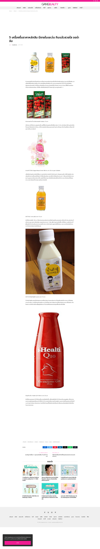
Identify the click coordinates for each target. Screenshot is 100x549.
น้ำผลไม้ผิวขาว (30, 442)
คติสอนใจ (54, 519)
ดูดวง (69, 8)
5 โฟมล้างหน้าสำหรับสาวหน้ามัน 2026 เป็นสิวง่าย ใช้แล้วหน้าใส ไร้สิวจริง (50, 497)
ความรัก (49, 519)
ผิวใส (50, 442)
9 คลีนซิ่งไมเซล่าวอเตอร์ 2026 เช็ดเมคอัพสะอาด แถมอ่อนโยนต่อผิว (68, 478)
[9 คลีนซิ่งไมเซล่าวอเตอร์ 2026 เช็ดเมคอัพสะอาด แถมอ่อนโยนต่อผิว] (69, 470)
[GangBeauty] (50, 4)
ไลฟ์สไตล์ (75, 8)
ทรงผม (36, 517)
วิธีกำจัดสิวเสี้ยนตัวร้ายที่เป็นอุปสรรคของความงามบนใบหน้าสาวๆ (63, 455)
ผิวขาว (46, 442)
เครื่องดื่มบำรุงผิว (56, 442)
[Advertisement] (50, 24)
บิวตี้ (44, 8)
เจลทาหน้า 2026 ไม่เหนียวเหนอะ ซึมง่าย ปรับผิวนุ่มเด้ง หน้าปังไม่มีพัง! (69, 496)
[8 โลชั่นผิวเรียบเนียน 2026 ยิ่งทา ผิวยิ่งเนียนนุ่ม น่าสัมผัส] (30, 488)
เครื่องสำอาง (38, 8)
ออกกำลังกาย (67, 517)
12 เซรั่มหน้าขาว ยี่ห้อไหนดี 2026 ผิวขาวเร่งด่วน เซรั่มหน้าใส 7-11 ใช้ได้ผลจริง (30, 479)
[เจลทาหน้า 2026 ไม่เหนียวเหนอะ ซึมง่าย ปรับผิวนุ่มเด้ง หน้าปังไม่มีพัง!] (69, 488)
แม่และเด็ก (30, 8)
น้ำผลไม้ (24, 442)
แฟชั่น (55, 8)
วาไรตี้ (81, 8)
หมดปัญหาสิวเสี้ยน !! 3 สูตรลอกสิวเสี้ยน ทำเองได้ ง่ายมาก (36, 455)
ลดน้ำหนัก (60, 517)
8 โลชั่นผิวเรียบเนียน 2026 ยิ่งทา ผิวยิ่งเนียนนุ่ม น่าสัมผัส (30, 496)
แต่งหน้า (46, 517)
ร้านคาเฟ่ (39, 519)
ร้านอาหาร (78, 517)
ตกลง (17, 543)
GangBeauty (14, 45)
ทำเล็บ (50, 517)
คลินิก (24, 8)
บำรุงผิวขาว (41, 442)
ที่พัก (88, 517)
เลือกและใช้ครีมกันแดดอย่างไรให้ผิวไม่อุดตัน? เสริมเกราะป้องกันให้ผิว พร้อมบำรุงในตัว (50, 479)
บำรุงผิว (36, 442)
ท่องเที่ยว (62, 8)
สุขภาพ (49, 8)
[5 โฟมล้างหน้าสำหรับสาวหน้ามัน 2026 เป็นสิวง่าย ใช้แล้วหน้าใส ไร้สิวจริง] (50, 488)
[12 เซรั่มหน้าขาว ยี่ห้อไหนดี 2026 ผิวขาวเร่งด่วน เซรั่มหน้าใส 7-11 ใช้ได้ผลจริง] (30, 470)
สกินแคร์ (19, 8)
